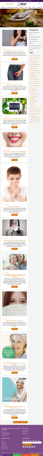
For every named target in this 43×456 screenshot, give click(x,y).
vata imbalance (37, 113)
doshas (31, 81)
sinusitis (32, 111)
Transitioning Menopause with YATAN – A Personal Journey (14, 407)
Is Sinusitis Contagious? (14, 206)
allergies (35, 57)
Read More (14, 59)
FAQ (2, 440)
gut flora (32, 85)
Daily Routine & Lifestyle (35, 36)
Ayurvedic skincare (33, 68)
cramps (39, 72)
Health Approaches (34, 39)
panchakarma (33, 104)
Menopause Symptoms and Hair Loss (14, 51)
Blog (30, 7)
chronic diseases (33, 72)
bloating (39, 70)
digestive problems (34, 77)
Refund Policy (4, 444)
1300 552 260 (9, 4)
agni (31, 57)
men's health (32, 92)
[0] (38, 4)
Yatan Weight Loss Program (35, 119)
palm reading (32, 102)
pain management (33, 100)
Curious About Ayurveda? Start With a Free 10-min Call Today (21, 0)
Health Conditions (5, 83)
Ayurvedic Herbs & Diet (35, 32)
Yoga (32, 50)
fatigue (31, 83)
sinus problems (37, 111)
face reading (36, 81)
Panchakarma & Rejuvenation (36, 45)
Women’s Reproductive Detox (14, 85)
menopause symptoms (34, 94)
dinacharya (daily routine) (34, 79)
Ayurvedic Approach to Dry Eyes (14, 320)
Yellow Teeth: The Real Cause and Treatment (14, 151)
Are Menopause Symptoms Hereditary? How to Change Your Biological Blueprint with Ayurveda (14, 276)
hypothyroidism (33, 87)
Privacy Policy (4, 446)
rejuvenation (38, 109)
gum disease (36, 83)
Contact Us (39, 7)
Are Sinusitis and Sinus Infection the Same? (14, 240)
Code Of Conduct (5, 448)
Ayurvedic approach (34, 62)
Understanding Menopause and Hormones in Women (14, 363)
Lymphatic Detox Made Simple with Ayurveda (14, 119)
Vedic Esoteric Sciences (35, 47)
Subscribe (27, 444)
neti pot (31, 96)
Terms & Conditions (5, 447)
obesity (36, 96)
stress (31, 113)
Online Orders (4, 443)
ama (39, 57)
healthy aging (37, 85)
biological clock (33, 70)
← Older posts (16, 422)
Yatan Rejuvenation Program (35, 117)
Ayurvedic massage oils (34, 66)
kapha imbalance (33, 89)
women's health (33, 115)
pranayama (32, 109)
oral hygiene (32, 98)
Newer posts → (24, 422)
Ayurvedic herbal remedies (35, 64)
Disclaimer (3, 442)
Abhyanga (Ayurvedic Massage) (35, 55)
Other (32, 43)
